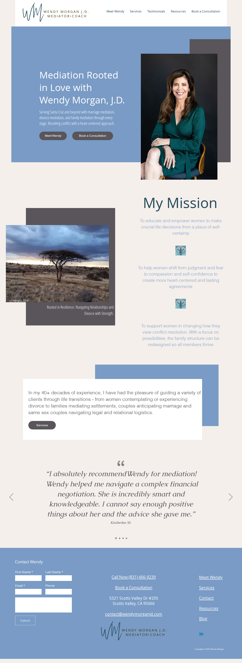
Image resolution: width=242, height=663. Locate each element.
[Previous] (11, 497)
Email (19, 585)
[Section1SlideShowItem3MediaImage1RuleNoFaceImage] (123, 538)
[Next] (231, 497)
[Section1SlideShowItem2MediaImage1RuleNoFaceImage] (119, 538)
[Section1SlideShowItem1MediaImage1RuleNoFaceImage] (115, 538)
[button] (115, 11)
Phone (50, 585)
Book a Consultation (133, 587)
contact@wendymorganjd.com (133, 614)
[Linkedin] (201, 634)
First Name (23, 572)
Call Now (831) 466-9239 (134, 577)
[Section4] (126, 538)
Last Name (53, 572)
